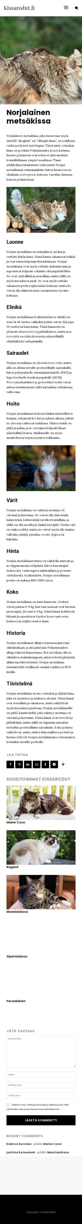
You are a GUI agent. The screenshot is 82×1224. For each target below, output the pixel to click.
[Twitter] (19, 764)
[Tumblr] (45, 764)
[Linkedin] (28, 764)
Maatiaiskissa (17, 912)
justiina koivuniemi (20, 1152)
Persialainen (16, 1001)
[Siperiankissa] (41, 937)
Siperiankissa (16, 956)
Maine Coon (15, 822)
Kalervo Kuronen (19, 1144)
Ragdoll (12, 867)
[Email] (36, 764)
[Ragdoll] (41, 847)
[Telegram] (54, 764)
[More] (63, 764)
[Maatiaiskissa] (41, 892)
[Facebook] (10, 764)
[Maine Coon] (41, 803)
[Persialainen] (41, 981)
